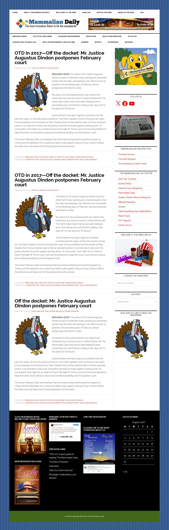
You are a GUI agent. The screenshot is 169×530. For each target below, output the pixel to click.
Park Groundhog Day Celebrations (134, 211)
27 (138, 455)
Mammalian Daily (126, 193)
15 (147, 444)
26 (134, 455)
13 (138, 444)
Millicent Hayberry (127, 202)
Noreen (121, 206)
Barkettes (30, 160)
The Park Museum (127, 159)
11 (129, 444)
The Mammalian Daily (48, 24)
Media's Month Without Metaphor (134, 197)
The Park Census (126, 154)
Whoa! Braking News (84, 157)
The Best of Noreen (58, 462)
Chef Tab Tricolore (127, 179)
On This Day (44, 157)
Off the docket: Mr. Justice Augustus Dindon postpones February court (55, 303)
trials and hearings (88, 160)
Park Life (53, 157)
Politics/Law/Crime (66, 157)
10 (125, 444)
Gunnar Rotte (124, 183)
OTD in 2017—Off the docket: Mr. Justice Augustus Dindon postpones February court (59, 57)
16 (152, 444)
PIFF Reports (124, 220)
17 (125, 449)
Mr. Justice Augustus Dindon (48, 160)
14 (143, 444)
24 (125, 455)
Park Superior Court (70, 160)
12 (134, 444)
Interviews (54, 466)
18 (129, 449)
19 (134, 449)
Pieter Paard (124, 216)
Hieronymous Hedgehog (130, 188)
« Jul (125, 471)
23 (152, 449)
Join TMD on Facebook (94, 417)
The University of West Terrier (132, 163)
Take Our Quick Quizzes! (61, 470)
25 (129, 455)
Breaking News (32, 157)
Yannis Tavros (125, 225)
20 (138, 449)
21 (143, 449)
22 (147, 449)
